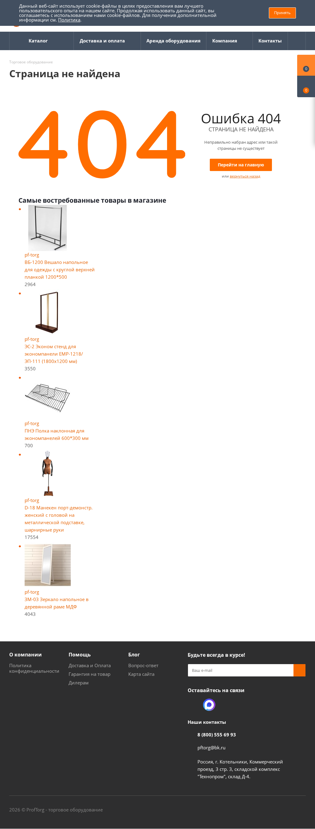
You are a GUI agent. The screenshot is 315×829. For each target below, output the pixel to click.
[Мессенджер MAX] (209, 705)
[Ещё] (297, 41)
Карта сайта (141, 674)
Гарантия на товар (89, 674)
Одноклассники (194, 705)
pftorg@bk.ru (211, 747)
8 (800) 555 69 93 (216, 734)
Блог (134, 654)
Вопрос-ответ (143, 665)
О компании (25, 654)
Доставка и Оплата (90, 665)
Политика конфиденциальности (34, 668)
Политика (69, 20)
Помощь (80, 654)
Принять (282, 12)
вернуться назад (245, 176)
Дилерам (79, 683)
